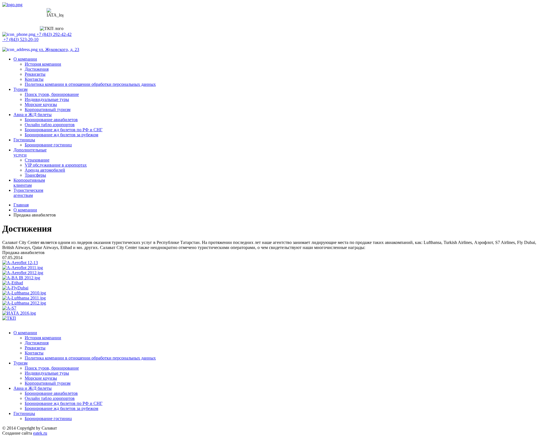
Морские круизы (41, 104)
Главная (21, 204)
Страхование (37, 160)
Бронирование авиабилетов (51, 119)
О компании (25, 59)
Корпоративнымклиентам (29, 183)
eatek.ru (40, 433)
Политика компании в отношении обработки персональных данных (90, 84)
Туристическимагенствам (28, 193)
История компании (43, 64)
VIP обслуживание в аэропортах (56, 165)
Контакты (34, 79)
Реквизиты (35, 74)
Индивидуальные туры (47, 99)
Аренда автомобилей (45, 170)
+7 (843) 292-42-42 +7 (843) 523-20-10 (37, 37)
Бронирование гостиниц (48, 144)
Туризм (20, 89)
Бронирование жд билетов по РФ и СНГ (63, 129)
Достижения (37, 69)
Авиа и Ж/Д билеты (32, 114)
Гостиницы (24, 139)
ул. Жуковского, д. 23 (58, 49)
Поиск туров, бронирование (52, 94)
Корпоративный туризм (47, 109)
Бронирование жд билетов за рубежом (61, 134)
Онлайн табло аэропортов (50, 124)
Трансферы (35, 175)
